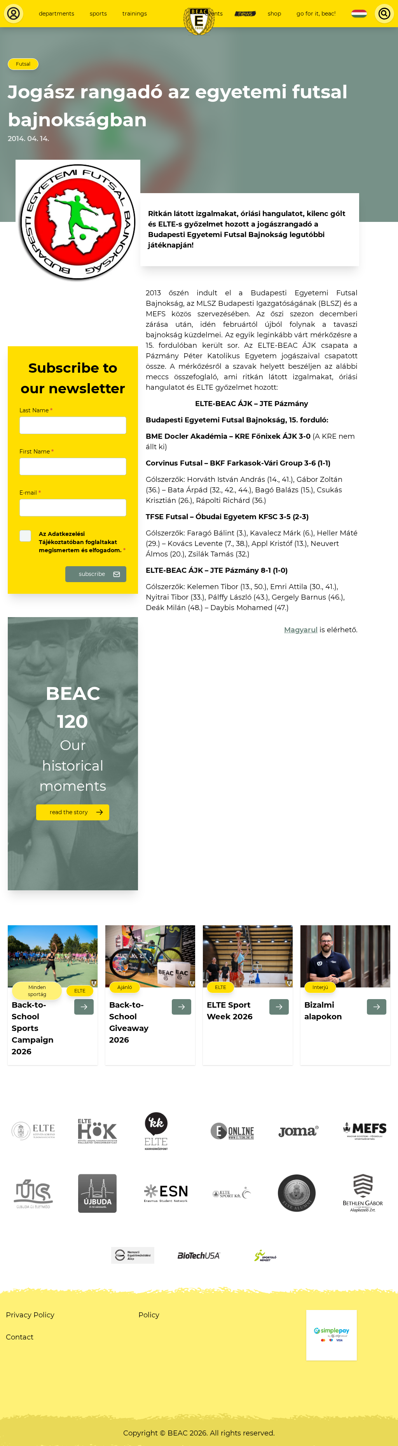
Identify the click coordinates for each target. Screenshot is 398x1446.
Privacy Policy (30, 1315)
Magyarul (301, 630)
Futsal (23, 64)
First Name (36, 451)
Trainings (134, 13)
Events (214, 13)
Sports (98, 13)
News (245, 13)
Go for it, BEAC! (316, 13)
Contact (19, 1337)
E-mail (30, 492)
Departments (56, 13)
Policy (148, 1315)
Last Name (35, 410)
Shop (274, 13)
